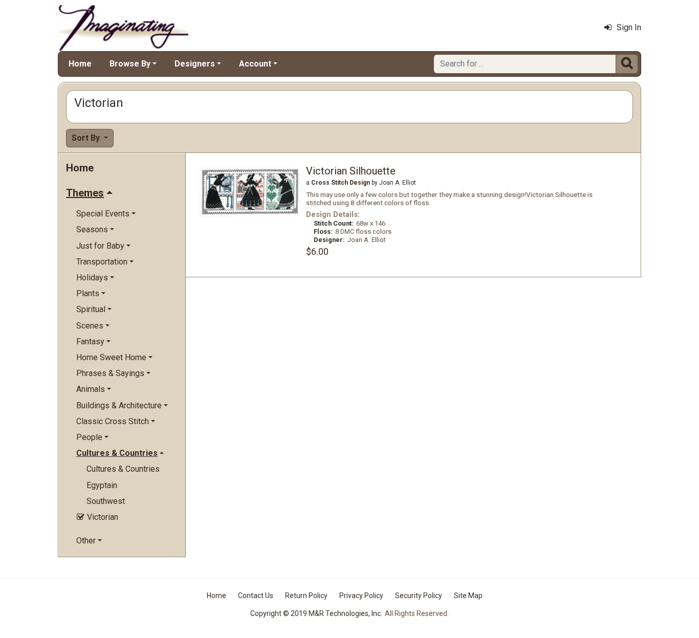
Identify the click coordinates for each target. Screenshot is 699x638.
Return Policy (306, 595)
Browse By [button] (130, 64)
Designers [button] (194, 64)
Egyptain (101, 485)
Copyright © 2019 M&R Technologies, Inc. (316, 613)
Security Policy (418, 595)
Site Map (468, 595)
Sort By (87, 138)
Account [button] (255, 64)
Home (80, 64)
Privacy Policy (361, 595)
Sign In (629, 27)
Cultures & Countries (123, 469)
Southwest (105, 501)
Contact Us (255, 595)
